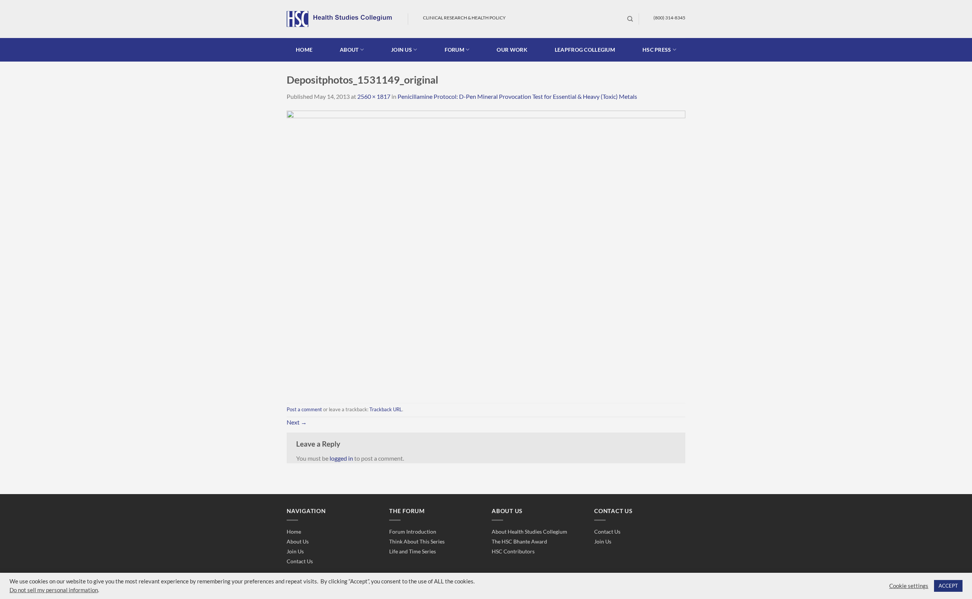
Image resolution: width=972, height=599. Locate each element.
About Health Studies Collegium (529, 531)
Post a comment (304, 409)
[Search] (630, 19)
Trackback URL (385, 409)
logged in (341, 458)
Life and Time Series (412, 551)
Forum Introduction (412, 531)
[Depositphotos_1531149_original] (486, 251)
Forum (454, 49)
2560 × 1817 (373, 96)
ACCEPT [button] (948, 586)
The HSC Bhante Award (519, 541)
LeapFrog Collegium (585, 49)
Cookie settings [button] (908, 586)
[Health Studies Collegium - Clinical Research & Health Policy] (341, 19)
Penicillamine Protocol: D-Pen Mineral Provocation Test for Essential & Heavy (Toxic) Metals (517, 96)
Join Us (295, 551)
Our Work (512, 49)
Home (304, 49)
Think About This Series (417, 541)
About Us (298, 541)
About (349, 49)
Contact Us (300, 561)
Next (297, 422)
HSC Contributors (513, 551)
